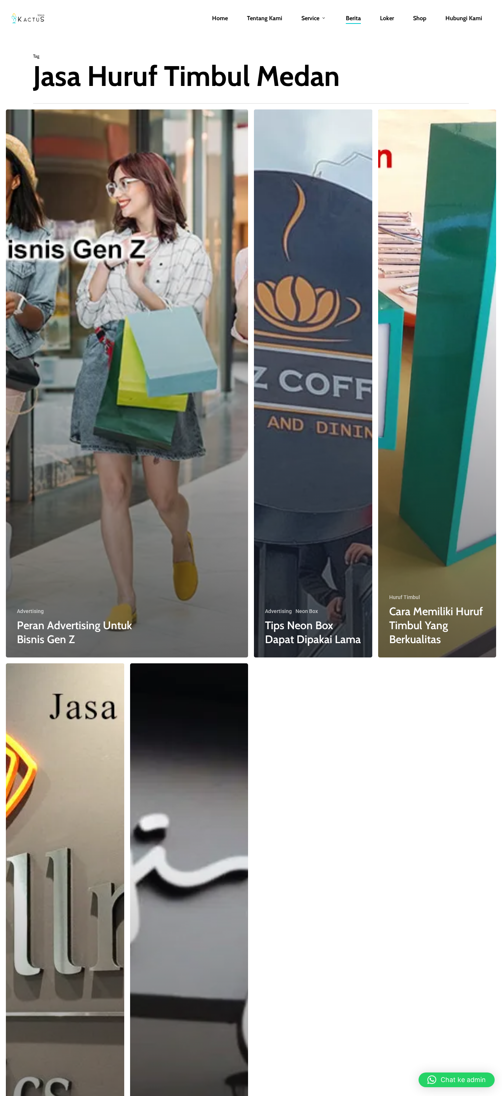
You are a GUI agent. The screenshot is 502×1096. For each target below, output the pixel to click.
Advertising (30, 611)
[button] (457, 1079)
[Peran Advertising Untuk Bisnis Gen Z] (127, 383)
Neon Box (306, 611)
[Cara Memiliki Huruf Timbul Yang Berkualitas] (437, 383)
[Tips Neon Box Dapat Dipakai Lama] (313, 383)
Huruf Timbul (404, 597)
